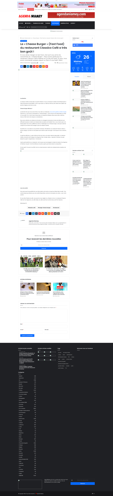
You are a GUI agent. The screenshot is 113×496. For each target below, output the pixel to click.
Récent (89, 76)
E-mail (22, 329)
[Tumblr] (31, 66)
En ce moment (22, 408)
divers (64, 354)
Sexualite (21, 455)
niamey (72, 356)
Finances (21, 414)
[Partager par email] (55, 213)
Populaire (77, 76)
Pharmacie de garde (38, 23)
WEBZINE (28, 23)
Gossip (20, 420)
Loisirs (20, 426)
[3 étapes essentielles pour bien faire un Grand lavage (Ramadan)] (76, 118)
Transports (21, 471)
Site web (46, 329)
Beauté (20, 384)
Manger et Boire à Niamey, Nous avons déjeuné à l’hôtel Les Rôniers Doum (27, 293)
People (20, 440)
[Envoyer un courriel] (37, 62)
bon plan (59, 352)
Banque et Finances (23, 382)
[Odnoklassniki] (43, 66)
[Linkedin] (28, 66)
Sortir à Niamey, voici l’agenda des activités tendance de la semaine (59, 293)
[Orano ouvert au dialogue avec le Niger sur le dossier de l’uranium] (77, 156)
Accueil (21, 23)
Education (21, 406)
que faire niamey (61, 365)
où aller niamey (69, 359)
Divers (20, 400)
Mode (20, 436)
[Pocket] (46, 66)
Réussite (21, 449)
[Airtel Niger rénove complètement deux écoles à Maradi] (53, 360)
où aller (63, 359)
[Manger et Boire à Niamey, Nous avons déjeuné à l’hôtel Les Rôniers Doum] (27, 287)
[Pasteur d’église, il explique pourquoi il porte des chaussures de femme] (76, 101)
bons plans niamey (66, 352)
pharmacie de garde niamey (63, 363)
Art (19, 380)
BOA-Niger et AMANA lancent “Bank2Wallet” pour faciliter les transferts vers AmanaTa (87, 164)
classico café (32, 207)
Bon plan (21, 388)
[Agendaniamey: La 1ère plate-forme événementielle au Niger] (30, 16)
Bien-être (21, 386)
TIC (20, 467)
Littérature (21, 424)
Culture (20, 396)
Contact (73, 23)
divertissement (69, 354)
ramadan (67, 365)
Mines (20, 434)
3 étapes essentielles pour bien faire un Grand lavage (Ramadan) (86, 118)
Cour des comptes (23, 394)
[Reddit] (37, 66)
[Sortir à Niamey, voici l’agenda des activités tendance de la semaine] (60, 287)
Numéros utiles (65, 23)
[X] (24, 66)
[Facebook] (21, 66)
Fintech (20, 416)
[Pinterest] (34, 66)
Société (20, 457)
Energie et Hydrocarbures (24, 410)
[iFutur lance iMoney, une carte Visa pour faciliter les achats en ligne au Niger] (40, 353)
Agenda (20, 376)
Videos (20, 473)
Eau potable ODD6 (23, 402)
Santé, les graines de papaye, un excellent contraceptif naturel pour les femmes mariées (86, 84)
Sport (20, 461)
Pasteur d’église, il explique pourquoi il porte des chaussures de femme (87, 101)
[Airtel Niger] (56, 4)
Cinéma (20, 390)
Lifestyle (21, 422)
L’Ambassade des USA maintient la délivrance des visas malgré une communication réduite (87, 182)
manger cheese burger (44, 207)
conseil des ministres (23, 392)
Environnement (22, 412)
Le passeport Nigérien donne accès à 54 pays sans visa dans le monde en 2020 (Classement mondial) (86, 110)
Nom (21, 324)
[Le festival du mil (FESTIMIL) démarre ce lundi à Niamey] (44, 287)
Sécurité (21, 453)
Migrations (21, 432)
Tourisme (47, 23)
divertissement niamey (62, 356)
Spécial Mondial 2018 (23, 459)
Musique (21, 438)
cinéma (59, 354)
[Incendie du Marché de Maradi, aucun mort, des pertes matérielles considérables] (77, 173)
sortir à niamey (61, 368)
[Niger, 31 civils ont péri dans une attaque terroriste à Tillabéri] (53, 356)
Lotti (20, 428)
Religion (20, 447)
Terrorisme (21, 465)
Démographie (22, 398)
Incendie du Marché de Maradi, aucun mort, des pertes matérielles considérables (77, 180)
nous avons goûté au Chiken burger (58, 111)
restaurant (56, 207)
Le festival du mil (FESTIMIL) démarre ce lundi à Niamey (43, 292)
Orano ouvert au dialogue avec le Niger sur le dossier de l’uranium (77, 162)
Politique (21, 445)
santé (72, 365)
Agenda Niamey (34, 62)
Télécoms (21, 463)
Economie (21, 404)
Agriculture (21, 378)
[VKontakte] (40, 66)
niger (59, 359)
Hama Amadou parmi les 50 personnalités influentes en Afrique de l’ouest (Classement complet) (87, 93)
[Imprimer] (58, 213)
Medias (20, 430)
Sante (20, 451)
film (69, 356)
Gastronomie (55, 23)
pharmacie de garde (61, 361)
